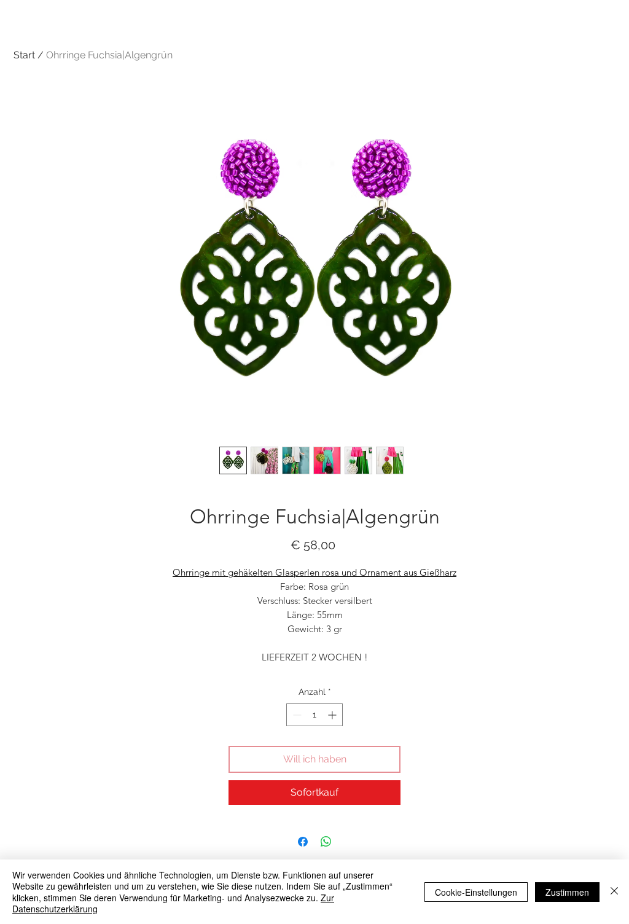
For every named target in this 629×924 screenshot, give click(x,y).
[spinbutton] (314, 715)
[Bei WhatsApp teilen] (326, 841)
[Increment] (333, 715)
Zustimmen (567, 892)
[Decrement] (295, 715)
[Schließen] (614, 891)
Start (24, 55)
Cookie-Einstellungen (476, 892)
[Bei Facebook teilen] (302, 841)
